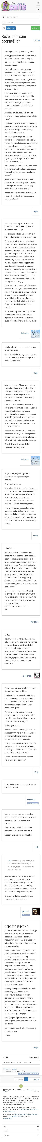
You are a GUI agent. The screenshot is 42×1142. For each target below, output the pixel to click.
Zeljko (36, 373)
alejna (36, 211)
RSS (4, 1127)
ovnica (36, 535)
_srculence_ (27, 676)
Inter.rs (16, 1114)
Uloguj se (10, 28)
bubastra (25, 333)
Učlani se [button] (35, 28)
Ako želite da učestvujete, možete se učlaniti (17, 1062)
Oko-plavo (34, 622)
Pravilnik (22, 1109)
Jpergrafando (7, 1118)
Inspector (31, 799)
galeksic (25, 911)
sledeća (36, 1079)
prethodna (19, 1079)
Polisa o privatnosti (32, 1109)
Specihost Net (13, 1116)
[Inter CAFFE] (13, 6)
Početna (6, 1069)
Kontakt (5, 1131)
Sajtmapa (6, 1135)
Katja (37, 772)
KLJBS (20, 1116)
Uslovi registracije (9, 1111)
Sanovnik (22, 1114)
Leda (37, 847)
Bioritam (28, 1114)
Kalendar (35, 1114)
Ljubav (36, 40)
